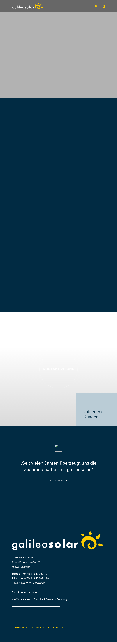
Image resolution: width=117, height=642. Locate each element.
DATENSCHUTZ (40, 627)
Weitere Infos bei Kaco (89, 259)
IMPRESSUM (19, 627)
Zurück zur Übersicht (90, 279)
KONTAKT (59, 627)
